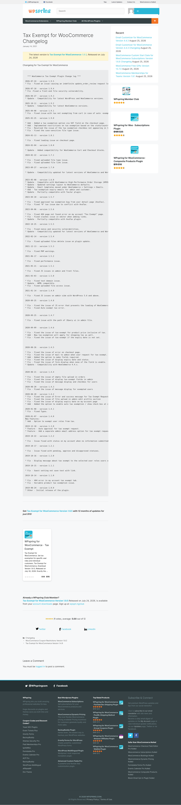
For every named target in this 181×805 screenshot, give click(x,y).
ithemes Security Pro (31, 741)
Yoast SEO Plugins (30, 727)
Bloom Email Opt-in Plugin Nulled (141, 778)
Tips (105, 2)
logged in (40, 666)
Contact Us (131, 2)
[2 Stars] (48, 619)
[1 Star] (46, 619)
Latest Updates (117, 2)
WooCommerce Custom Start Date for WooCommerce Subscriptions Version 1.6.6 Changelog (134, 58)
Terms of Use (106, 799)
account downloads (42, 604)
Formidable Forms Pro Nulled (139, 765)
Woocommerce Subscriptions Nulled (142, 752)
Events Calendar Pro (31, 755)
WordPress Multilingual (32, 765)
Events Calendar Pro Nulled (139, 768)
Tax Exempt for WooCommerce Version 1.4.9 (44, 643)
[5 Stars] (52, 619)
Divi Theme (27, 772)
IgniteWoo (27, 748)
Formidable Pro (29, 751)
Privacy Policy (93, 799)
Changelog (30, 638)
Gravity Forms (28, 734)
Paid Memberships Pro (32, 744)
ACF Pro (26, 758)
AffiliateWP (27, 768)
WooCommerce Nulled (148, 2)
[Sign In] (129, 11)
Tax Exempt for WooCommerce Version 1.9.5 (50, 511)
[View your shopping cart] (154, 21)
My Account (145, 721)
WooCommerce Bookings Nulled (141, 755)
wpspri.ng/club (77, 604)
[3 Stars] (49, 619)
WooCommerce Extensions (36, 21)
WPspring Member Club (66, 21)
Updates (137, 726)
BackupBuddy (28, 737)
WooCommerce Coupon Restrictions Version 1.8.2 (46, 641)
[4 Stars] (50, 619)
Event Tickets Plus (30, 730)
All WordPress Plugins (91, 21)
